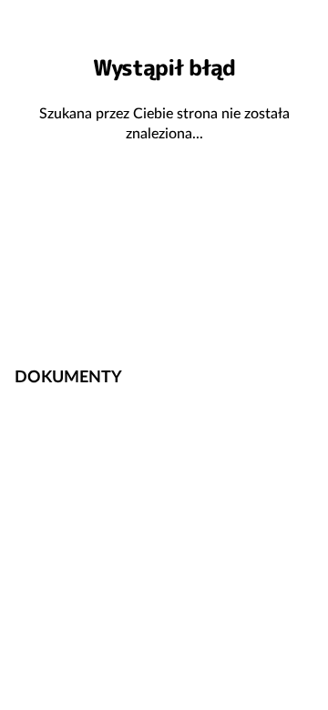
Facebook (237, 317)
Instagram (295, 317)
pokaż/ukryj (303, 375)
